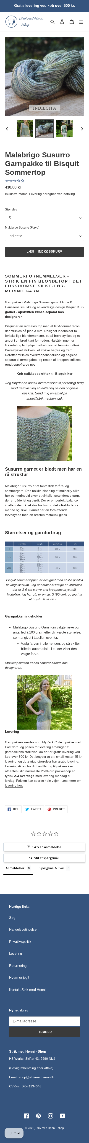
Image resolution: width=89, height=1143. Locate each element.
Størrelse (11, 209)
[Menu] (81, 22)
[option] (25, 128)
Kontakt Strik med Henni (27, 990)
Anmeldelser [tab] (15, 868)
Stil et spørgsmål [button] (46, 858)
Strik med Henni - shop (50, 1128)
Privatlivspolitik (20, 942)
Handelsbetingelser (23, 929)
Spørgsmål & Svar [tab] (51, 868)
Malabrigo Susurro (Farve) (22, 227)
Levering (35, 194)
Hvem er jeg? (19, 977)
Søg (12, 917)
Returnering (17, 966)
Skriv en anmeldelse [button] (46, 847)
